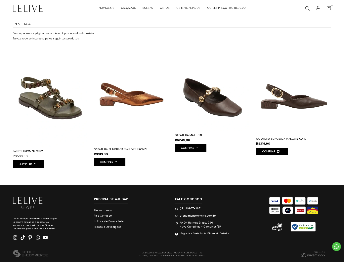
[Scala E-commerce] (30, 254)
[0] (327, 9)
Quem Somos (103, 210)
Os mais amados (188, 8)
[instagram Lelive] (15, 237)
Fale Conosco (103, 215)
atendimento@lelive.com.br (198, 215)
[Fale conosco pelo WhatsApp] (336, 246)
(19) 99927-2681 (190, 208)
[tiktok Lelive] (22, 237)
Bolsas (148, 8)
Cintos (165, 8)
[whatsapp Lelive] (37, 237)
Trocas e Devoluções (107, 227)
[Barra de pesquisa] (307, 9)
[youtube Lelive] (45, 237)
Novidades (106, 8)
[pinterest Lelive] (30, 237)
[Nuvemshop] (313, 254)
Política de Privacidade (109, 221)
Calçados (128, 8)
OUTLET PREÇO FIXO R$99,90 (226, 8)
